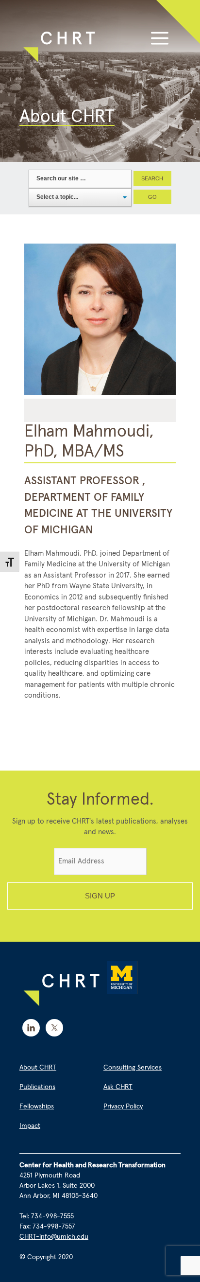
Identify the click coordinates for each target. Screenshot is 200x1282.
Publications (37, 1087)
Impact (29, 1126)
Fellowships (36, 1106)
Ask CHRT (118, 1087)
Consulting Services (132, 1067)
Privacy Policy (123, 1106)
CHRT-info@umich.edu (53, 1236)
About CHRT (37, 1067)
